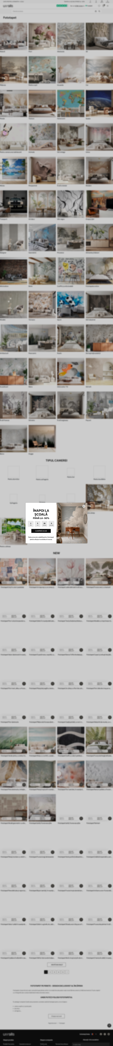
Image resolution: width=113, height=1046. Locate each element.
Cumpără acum (41, 531)
